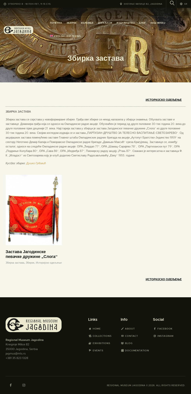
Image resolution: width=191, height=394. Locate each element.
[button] (183, 3)
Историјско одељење (164, 100)
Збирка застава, (16, 262)
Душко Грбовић (36, 163)
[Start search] (172, 3)
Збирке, (31, 262)
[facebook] (11, 385)
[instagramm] (24, 385)
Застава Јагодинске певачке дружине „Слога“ (32, 254)
